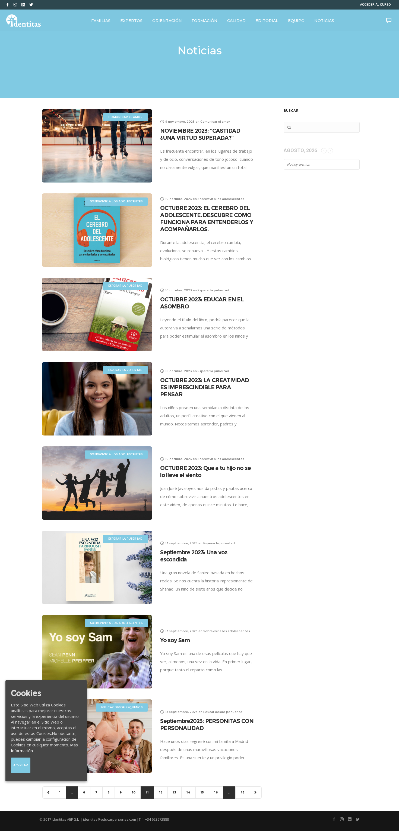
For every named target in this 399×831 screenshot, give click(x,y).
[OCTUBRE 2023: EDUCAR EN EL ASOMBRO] (97, 314)
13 (174, 792)
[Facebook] (7, 4)
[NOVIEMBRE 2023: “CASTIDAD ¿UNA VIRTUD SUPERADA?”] (97, 146)
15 (202, 792)
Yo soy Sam (175, 640)
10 (134, 792)
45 (242, 792)
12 (161, 792)
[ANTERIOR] (48, 792)
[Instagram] (15, 4)
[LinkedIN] (23, 4)
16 (216, 792)
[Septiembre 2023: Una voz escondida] (97, 567)
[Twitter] (31, 4)
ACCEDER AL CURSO (375, 5)
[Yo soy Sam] (97, 651)
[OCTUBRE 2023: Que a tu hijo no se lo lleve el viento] (97, 483)
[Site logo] (23, 20)
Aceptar (20, 765)
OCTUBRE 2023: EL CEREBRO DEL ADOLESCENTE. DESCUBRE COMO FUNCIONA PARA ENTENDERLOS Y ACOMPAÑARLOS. (206, 219)
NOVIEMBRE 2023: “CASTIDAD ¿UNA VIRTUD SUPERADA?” (200, 134)
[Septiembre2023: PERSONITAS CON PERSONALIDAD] (97, 736)
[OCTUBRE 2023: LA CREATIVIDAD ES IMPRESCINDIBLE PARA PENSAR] (97, 398)
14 (188, 792)
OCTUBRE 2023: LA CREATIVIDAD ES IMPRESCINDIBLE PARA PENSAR (204, 387)
